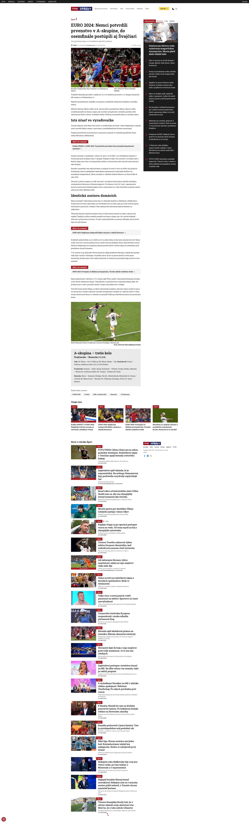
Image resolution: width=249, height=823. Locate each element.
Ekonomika (130, 9)
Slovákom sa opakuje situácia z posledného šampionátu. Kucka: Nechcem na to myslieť (165, 427)
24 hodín (160, 21)
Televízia (21, 2)
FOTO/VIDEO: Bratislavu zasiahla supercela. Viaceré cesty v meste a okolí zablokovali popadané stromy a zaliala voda (162, 163)
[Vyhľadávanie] (176, 8)
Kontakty (145, 447)
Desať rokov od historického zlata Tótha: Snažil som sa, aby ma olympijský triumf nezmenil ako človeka (118, 494)
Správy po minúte (101, 9)
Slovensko (114, 9)
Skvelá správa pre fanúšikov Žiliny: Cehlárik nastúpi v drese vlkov (116, 510)
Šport (147, 9)
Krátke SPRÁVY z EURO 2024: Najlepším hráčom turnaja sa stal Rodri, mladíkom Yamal (82, 427)
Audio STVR (52, 2)
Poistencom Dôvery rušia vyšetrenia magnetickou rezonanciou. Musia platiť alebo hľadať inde (162, 50)
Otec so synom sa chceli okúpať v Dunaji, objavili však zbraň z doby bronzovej (162, 62)
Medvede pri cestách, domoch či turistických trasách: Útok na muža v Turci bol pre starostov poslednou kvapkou (162, 124)
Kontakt (244, 2)
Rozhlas (11, 2)
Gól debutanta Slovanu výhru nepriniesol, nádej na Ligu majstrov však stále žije (116, 563)
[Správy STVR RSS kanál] (151, 457)
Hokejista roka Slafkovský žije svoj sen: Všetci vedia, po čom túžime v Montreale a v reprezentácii (118, 764)
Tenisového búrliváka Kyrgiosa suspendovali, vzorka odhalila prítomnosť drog (114, 616)
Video (107, 521)
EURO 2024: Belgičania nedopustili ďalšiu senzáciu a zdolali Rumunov (98, 233)
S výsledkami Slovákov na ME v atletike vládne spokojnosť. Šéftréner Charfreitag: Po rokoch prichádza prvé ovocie (118, 687)
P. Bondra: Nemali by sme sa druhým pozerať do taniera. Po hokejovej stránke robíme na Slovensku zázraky (118, 708)
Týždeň (172, 21)
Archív (30, 2)
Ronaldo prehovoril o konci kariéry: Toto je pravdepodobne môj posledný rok (118, 727)
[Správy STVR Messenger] (148, 457)
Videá (151, 447)
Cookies (145, 452)
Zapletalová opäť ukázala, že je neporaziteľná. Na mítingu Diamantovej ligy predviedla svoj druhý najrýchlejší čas (118, 474)
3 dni (166, 21)
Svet (121, 9)
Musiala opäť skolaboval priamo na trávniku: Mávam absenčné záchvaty (117, 632)
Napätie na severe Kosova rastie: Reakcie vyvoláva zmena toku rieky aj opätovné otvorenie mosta (162, 85)
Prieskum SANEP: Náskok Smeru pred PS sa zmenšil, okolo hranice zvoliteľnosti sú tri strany (162, 136)
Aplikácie (168, 447)
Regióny (140, 9)
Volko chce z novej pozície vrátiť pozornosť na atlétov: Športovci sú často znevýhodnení (118, 598)
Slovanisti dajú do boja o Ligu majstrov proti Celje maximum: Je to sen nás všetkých (117, 650)
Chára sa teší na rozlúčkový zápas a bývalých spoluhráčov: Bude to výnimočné (116, 580)
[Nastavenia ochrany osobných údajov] (3, 819)
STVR (3, 2)
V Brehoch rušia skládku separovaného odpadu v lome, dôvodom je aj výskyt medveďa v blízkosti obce (161, 149)
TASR (74, 45)
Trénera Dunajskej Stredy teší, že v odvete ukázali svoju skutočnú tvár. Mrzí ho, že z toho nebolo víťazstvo (116, 805)
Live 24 (162, 9)
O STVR (174, 447)
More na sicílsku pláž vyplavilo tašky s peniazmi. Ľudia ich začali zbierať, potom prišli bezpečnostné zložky (162, 97)
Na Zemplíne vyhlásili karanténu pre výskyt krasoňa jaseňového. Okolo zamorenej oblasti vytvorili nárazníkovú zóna (161, 111)
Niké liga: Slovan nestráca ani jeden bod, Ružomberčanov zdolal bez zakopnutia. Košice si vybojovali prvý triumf (117, 745)
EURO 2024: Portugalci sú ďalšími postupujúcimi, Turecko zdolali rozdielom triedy (103, 272)
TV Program (40, 2)
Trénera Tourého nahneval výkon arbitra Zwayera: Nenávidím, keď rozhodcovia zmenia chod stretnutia (116, 545)
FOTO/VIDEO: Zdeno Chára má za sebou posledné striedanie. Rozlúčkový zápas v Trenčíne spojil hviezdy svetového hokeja (118, 454)
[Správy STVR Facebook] (144, 457)
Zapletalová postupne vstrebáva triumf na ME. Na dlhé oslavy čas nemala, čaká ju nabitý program (118, 668)
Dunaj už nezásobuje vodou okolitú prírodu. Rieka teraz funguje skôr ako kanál (162, 74)
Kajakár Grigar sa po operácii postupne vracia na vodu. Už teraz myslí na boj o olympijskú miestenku (117, 527)
